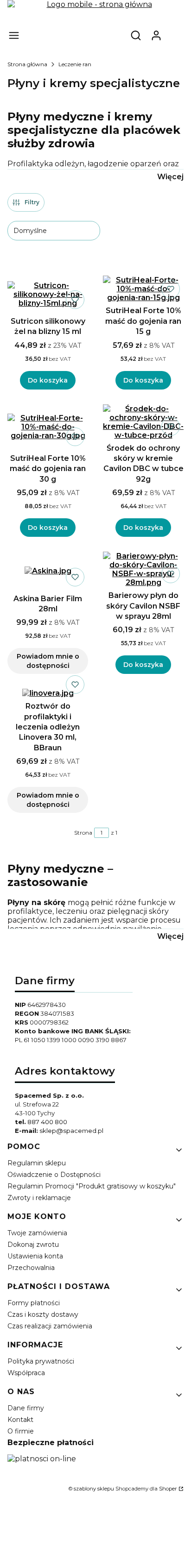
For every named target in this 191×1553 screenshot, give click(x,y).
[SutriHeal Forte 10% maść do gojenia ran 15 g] (143, 289)
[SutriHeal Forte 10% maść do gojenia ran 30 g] (47, 427)
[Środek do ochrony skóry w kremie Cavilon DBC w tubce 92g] (143, 422)
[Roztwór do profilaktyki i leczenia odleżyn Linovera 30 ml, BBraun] (48, 693)
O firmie (20, 1431)
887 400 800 (47, 1121)
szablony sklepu (94, 1488)
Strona (83, 832)
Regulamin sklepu (36, 1163)
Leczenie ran (74, 64)
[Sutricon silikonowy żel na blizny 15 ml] (47, 294)
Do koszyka (48, 380)
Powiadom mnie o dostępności (48, 661)
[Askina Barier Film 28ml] (48, 570)
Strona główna (27, 64)
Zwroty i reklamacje (39, 1198)
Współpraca (26, 1373)
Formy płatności (33, 1303)
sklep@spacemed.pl (71, 1130)
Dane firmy (25, 1408)
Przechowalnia (31, 1268)
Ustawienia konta (35, 1256)
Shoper (168, 1488)
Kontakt (20, 1419)
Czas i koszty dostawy (42, 1314)
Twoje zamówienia (37, 1233)
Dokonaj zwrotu (33, 1244)
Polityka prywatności (40, 1361)
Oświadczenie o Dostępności (54, 1174)
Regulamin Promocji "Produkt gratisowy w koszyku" (91, 1186)
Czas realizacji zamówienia (49, 1326)
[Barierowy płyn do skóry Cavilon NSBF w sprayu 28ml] (143, 569)
